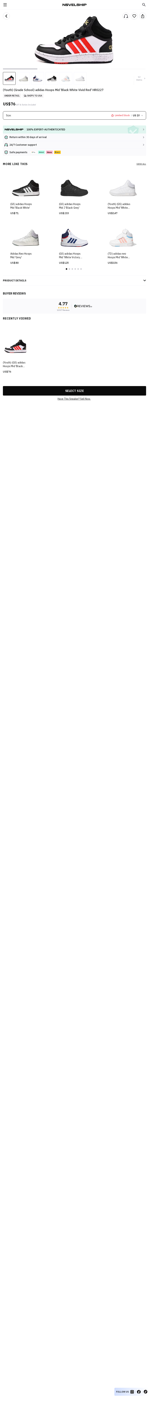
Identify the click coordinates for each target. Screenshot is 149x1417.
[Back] (6, 16)
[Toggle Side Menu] (5, 4)
